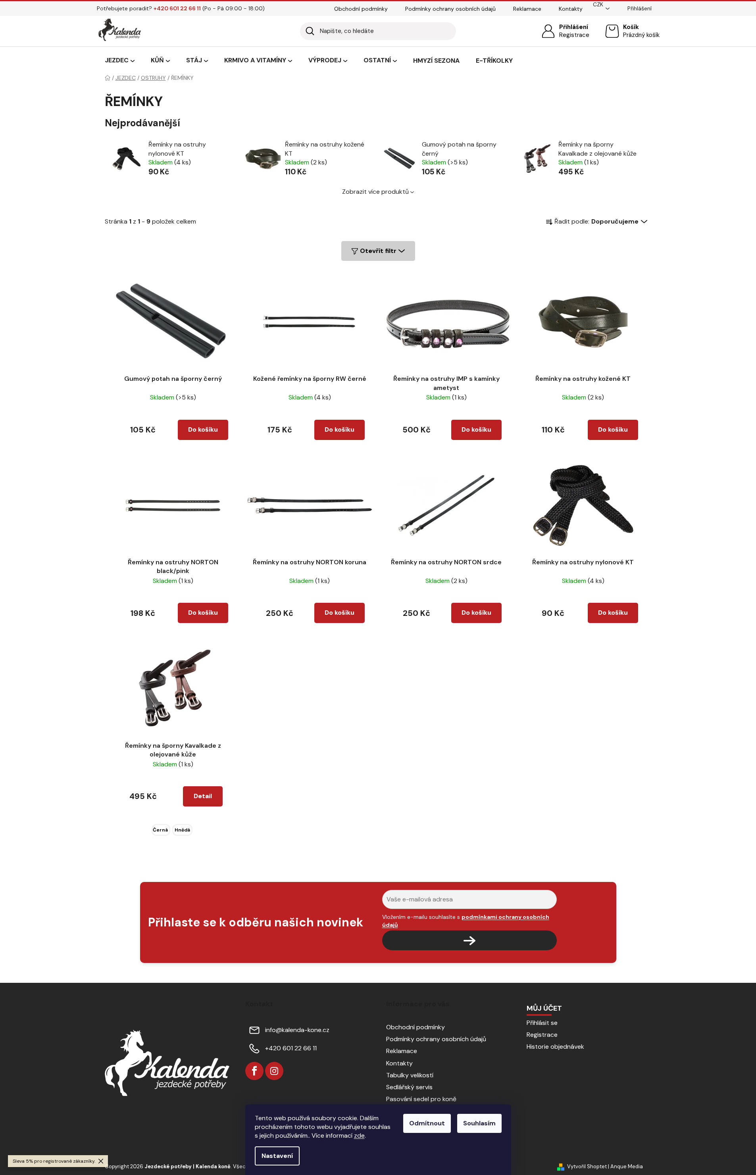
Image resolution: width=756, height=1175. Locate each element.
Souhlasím (479, 1123)
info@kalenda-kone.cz (297, 1030)
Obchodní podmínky (361, 8)
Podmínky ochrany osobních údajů (450, 8)
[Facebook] (254, 1071)
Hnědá (182, 830)
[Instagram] (274, 1071)
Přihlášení (573, 27)
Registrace (574, 35)
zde (359, 1135)
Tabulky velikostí (409, 1075)
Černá (160, 830)
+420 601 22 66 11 (291, 1048)
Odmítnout (427, 1123)
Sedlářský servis (409, 1087)
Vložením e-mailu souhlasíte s (465, 920)
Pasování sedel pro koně (421, 1099)
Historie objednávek (555, 1046)
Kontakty (571, 8)
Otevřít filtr (378, 251)
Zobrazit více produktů (375, 191)
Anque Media (626, 1166)
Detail (203, 796)
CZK (598, 4)
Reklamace (527, 8)
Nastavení (277, 1156)
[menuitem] (119, 61)
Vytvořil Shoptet (587, 1166)
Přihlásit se (542, 1023)
